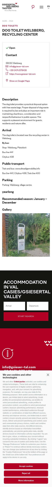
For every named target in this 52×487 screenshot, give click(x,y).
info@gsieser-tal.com (19, 67)
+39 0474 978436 (18, 70)
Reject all (26, 473)
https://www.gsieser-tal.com (22, 74)
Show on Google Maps (19, 81)
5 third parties (19, 382)
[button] (48, 374)
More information (26, 480)
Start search (26, 316)
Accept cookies (26, 466)
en (48, 6)
